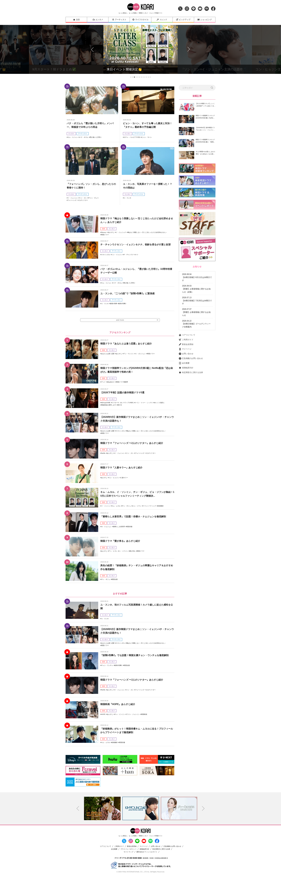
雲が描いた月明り (96, 137)
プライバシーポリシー (128, 849)
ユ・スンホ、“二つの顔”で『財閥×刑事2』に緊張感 (127, 293)
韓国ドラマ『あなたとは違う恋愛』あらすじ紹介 (126, 343)
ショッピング (206, 19)
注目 (78, 19)
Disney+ (104, 232)
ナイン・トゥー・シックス (144, 402)
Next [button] (203, 808)
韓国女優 (115, 579)
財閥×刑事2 (122, 303)
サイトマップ (128, 852)
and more (120, 320)
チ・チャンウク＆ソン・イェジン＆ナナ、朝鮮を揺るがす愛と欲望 (135, 244)
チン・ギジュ (126, 506)
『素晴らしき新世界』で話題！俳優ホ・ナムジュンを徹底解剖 (133, 516)
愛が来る (132, 551)
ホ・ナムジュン (106, 526)
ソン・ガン (83, 198)
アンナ (103, 382)
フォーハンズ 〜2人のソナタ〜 (78, 200)
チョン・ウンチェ (107, 665)
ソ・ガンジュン (140, 353)
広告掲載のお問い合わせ (192, 358)
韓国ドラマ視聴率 (122, 382)
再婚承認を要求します (108, 405)
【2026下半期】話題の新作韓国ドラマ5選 (122, 392)
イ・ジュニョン (73, 198)
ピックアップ (184, 19)
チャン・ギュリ (93, 198)
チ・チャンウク (129, 254)
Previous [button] (77, 808)
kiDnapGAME (105, 402)
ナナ (136, 254)
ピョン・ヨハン (147, 137)
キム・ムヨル (116, 506)
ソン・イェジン (117, 254)
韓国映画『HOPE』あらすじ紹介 (117, 704)
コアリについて (188, 335)
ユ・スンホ (127, 198)
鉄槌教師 (160, 506)
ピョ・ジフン (136, 506)
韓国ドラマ (105, 234)
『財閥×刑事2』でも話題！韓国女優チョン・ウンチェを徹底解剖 (134, 655)
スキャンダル (105, 254)
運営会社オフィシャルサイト (146, 852)
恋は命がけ (111, 382)
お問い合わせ (187, 354)
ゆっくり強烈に (159, 402)
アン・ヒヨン (113, 551)
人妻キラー (124, 477)
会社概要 (186, 363)
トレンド (163, 19)
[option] (102, 808)
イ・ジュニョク (121, 232)
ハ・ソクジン (123, 551)
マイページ (186, 349)
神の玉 (120, 405)
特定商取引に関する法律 (192, 372)
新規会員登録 (187, 344)
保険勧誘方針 (187, 368)
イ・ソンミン (105, 506)
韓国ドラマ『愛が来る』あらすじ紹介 (120, 541)
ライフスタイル (142, 19)
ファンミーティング (149, 506)
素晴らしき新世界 (119, 526)
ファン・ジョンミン (133, 714)
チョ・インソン (120, 714)
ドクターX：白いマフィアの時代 (122, 402)
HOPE (103, 714)
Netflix (103, 453)
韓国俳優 (129, 526)
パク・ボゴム (83, 137)
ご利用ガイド (187, 340)
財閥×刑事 (113, 303)
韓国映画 (144, 714)
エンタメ (99, 19)
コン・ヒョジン (114, 477)
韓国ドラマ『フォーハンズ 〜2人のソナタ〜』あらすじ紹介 (131, 443)
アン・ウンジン (129, 353)
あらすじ (111, 232)
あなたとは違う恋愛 (107, 353)
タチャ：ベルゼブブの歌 (132, 137)
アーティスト (120, 19)
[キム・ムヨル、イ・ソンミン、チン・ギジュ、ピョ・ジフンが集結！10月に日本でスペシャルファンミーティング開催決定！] (82, 497)
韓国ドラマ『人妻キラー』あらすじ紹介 (121, 467)
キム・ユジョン (73, 137)
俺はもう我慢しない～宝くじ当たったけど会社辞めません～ (147, 232)
